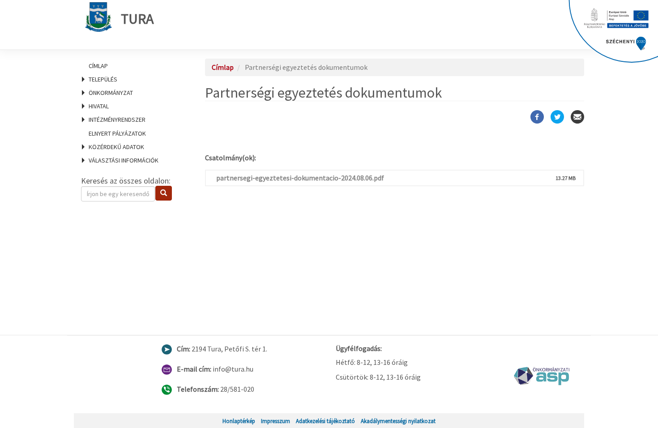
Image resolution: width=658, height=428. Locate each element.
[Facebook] (537, 117)
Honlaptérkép (238, 420)
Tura (137, 19)
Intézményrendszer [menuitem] (117, 120)
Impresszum (275, 420)
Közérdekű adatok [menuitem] (116, 147)
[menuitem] (132, 66)
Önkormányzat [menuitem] (111, 93)
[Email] (577, 117)
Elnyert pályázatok (117, 133)
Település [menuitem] (103, 79)
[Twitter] (557, 117)
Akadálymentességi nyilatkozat (398, 420)
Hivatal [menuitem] (99, 106)
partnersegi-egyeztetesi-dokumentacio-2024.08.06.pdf (300, 177)
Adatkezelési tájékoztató (325, 420)
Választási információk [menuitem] (123, 160)
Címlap (98, 66)
